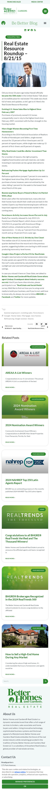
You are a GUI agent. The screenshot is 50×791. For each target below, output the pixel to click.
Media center (37, 2)
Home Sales (16, 315)
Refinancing (9, 318)
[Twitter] (28, 30)
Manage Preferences (25, 782)
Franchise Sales (14, 2)
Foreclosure (38, 313)
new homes (36, 315)
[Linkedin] (25, 30)
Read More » (10, 387)
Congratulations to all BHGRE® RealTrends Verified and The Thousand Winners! (23, 538)
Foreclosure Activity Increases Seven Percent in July (24, 215)
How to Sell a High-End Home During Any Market (22, 656)
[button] (45, 11)
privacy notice (20, 772)
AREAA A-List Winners (18, 372)
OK (25, 786)
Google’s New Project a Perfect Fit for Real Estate (23, 254)
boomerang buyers (12, 313)
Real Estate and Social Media (29, 285)
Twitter (17, 297)
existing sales (27, 313)
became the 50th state (11, 95)
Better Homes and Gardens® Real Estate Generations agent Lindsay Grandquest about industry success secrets (25, 279)
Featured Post (11, 37)
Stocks (31, 318)
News (18, 37)
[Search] (45, 681)
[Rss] (35, 30)
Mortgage (26, 315)
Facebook (6, 297)
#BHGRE (40, 294)
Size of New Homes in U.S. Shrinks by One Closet (23, 237)
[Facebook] (31, 30)
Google (7, 315)
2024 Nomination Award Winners (24, 425)
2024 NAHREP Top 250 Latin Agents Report (21, 481)
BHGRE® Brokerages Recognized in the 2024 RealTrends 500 (24, 598)
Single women (21, 318)
